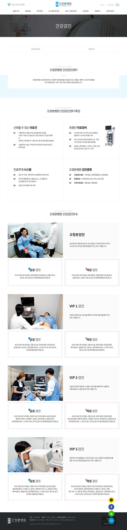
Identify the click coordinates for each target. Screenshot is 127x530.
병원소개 (16, 11)
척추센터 (40, 11)
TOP (111, 520)
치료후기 (97, 11)
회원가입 (111, 5)
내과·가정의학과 (71, 11)
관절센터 (28, 11)
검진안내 (91, 49)
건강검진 (86, 11)
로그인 (102, 5)
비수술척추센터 (54, 11)
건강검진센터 (35, 49)
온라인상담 (110, 11)
